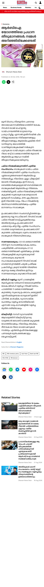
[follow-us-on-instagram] (30, 369)
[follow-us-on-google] (4, 369)
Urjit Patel (24, 354)
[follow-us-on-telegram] (17, 369)
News (5, 7)
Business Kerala (16, 7)
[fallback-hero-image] (9, 406)
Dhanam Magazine (16, 347)
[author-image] (3, 72)
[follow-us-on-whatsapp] (11, 369)
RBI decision (14, 358)
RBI (3, 354)
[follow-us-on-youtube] (24, 369)
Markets (28, 7)
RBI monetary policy (13, 354)
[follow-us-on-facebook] (37, 369)
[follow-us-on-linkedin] (11, 377)
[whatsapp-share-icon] (4, 83)
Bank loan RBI (34, 354)
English (19, 342)
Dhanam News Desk (14, 72)
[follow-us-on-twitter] (4, 377)
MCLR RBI (5, 358)
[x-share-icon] (8, 83)
